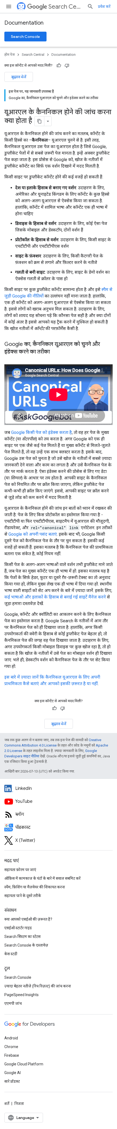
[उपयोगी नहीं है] (67, 65)
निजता (19, 1103)
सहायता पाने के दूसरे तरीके (22, 896)
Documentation (24, 22)
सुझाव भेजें (18, 76)
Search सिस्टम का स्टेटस (22, 936)
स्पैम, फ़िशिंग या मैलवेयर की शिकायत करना (34, 887)
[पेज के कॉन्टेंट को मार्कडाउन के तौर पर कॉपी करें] (39, 121)
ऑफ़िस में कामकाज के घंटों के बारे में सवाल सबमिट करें (42, 878)
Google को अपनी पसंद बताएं (32, 534)
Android (11, 1038)
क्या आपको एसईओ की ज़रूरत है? (28, 919)
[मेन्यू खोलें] (8, 6)
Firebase (11, 1055)
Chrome (11, 1047)
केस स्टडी (10, 954)
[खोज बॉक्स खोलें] (90, 6)
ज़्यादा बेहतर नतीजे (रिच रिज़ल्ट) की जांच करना (37, 986)
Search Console (25, 36)
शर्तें (6, 1103)
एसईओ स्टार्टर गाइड (18, 928)
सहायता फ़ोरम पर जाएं (20, 870)
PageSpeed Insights (21, 995)
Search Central (65, 6)
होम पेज (9, 55)
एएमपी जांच (13, 1003)
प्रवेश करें (104, 6)
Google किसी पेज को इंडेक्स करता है (41, 432)
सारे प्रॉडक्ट (12, 1081)
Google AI (12, 1073)
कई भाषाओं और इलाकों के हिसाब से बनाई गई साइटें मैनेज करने (55, 597)
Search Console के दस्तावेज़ (26, 945)
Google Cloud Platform (23, 1064)
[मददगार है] (59, 65)
